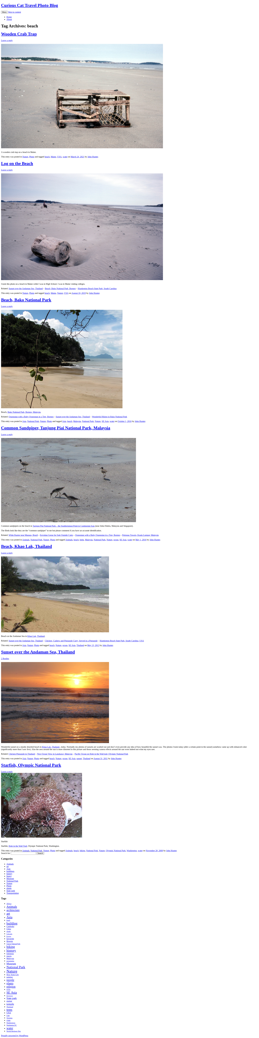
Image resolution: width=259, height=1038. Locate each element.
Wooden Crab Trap (19, 33)
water (65, 157)
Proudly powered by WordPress (14, 1035)
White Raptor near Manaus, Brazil (23, 535)
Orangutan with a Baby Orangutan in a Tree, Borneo (31, 417)
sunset (79, 758)
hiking (82, 850)
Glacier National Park (13, 944)
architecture (13, 909)
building (11, 923)
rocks (8, 989)
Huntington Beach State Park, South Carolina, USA (122, 641)
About (9, 19)
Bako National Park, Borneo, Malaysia (24, 412)
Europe (8, 936)
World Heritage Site (13, 1031)
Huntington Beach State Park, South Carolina (97, 288)
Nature (25, 157)
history (9, 874)
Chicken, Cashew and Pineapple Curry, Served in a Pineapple (71, 641)
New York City (12, 975)
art (7, 866)
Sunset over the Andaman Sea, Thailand (26, 288)
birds (82, 540)
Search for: (5, 853)
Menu (4, 12)
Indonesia (10, 954)
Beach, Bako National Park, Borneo (60, 288)
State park (10, 891)
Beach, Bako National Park (26, 299)
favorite (10, 938)
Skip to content (14, 12)
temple (10, 1003)
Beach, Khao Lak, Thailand (26, 546)
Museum (10, 878)
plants (8, 888)
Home (9, 17)
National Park (33, 421)
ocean (115, 540)
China (8, 929)
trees (9, 1009)
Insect (8, 876)
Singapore (9, 996)
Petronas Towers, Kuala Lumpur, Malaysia (140, 535)
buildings (10, 871)
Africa (8, 904)
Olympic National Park (116, 850)
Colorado (9, 934)
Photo (31, 157)
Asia (24, 421)
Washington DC (11, 1025)
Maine (53, 157)
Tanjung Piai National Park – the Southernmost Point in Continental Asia (64, 526)
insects (8, 956)
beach (47, 157)
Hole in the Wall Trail (18, 846)
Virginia (9, 1018)
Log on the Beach (17, 163)
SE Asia (105, 421)
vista (8, 1020)
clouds (8, 931)
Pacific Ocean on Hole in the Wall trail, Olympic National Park (101, 754)
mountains (10, 961)
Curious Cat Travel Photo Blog (29, 5)
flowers (9, 941)
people (10, 980)
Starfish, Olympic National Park (31, 765)
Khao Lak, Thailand (36, 636)
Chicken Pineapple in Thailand (22, 754)
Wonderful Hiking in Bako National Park (109, 417)
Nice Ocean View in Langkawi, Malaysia (54, 754)
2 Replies (5, 658)
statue (9, 1001)
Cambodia (10, 926)
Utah (8, 1016)
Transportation (12, 893)
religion (11, 986)
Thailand (80, 645)
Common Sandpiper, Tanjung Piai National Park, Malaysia (55, 427)
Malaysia (77, 421)
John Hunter (93, 157)
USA (59, 157)
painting (9, 977)
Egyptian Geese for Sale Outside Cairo (56, 535)
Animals (25, 540)
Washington (132, 850)
